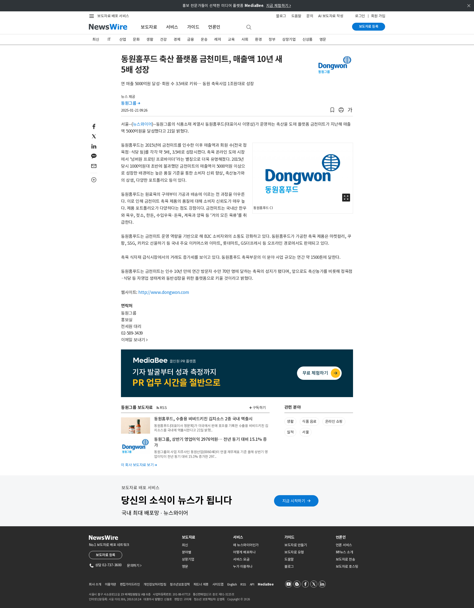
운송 (204, 39)
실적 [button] (290, 432)
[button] (332, 110)
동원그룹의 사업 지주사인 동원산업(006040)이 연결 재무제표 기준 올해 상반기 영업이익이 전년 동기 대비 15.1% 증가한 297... (211, 454)
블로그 (281, 16)
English (232, 584)
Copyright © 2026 (238, 599)
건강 (163, 39)
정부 (272, 39)
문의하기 (134, 565)
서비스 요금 (241, 559)
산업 (122, 39)
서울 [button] (305, 432)
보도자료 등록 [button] (105, 555)
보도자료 (149, 27)
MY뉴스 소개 (344, 552)
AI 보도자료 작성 (330, 16)
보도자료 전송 (345, 559)
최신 (95, 39)
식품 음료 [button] (309, 421)
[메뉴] (92, 16)
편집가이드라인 (130, 584)
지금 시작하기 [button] (293, 500)
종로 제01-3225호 (223, 594)
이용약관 (110, 584)
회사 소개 (95, 584)
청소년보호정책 (180, 584)
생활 (149, 39)
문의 (309, 16)
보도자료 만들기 (295, 545)
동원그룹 (130, 103)
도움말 (296, 16)
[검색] (249, 27)
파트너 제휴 (201, 584)
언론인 (214, 27)
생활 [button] (290, 421)
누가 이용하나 (243, 566)
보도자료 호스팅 (347, 566)
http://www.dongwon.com (163, 292)
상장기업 (289, 39)
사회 (244, 39)
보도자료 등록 (368, 26)
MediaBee (266, 584)
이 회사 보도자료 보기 (139, 465)
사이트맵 (218, 584)
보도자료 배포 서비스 (113, 16)
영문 (322, 39)
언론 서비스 (344, 545)
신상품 (307, 39)
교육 (231, 39)
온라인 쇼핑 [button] (334, 421)
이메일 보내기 (134, 340)
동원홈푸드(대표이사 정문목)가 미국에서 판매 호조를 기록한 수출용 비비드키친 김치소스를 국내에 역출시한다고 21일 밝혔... (211, 428)
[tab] (205, 537)
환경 (258, 39)
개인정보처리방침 (154, 584)
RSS (163, 407)
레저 (217, 39)
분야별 (186, 552)
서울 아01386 (117, 599)
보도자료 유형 (294, 552)
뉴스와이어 (142, 124)
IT (109, 39)
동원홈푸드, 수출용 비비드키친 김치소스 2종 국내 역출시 (203, 419)
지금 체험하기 (278, 5)
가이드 (193, 27)
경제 (177, 39)
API (252, 584)
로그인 (360, 16)
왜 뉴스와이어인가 (246, 545)
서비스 (172, 27)
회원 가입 (378, 16)
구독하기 (259, 407)
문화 (136, 39)
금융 (190, 39)
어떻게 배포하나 (244, 552)
